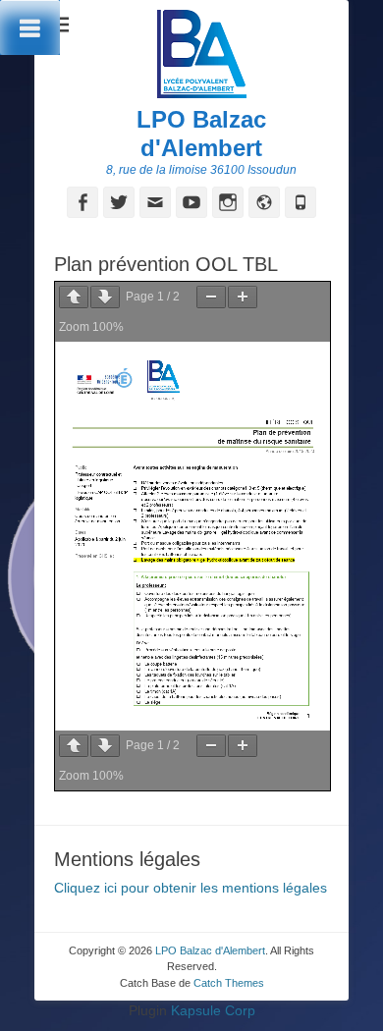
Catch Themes (228, 983)
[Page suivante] (105, 297)
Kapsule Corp (213, 1010)
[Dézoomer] (211, 297)
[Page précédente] (73, 297)
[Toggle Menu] (30, 27)
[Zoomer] (242, 297)
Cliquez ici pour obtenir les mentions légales (190, 887)
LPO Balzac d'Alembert (201, 133)
